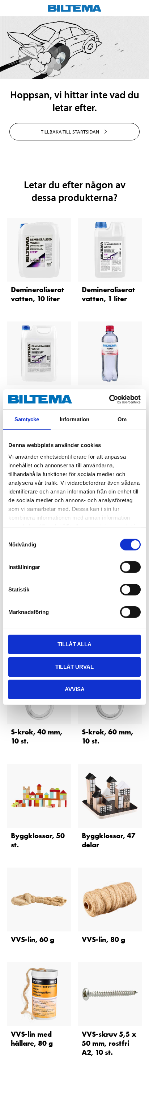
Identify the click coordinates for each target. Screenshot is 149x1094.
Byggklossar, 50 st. (38, 840)
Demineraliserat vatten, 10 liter (37, 294)
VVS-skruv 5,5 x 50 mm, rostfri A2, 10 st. (109, 1043)
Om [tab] (122, 419)
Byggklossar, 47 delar (108, 840)
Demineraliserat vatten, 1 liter (108, 294)
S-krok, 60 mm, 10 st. (107, 736)
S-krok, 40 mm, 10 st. (36, 736)
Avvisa (75, 689)
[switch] (130, 567)
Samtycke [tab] (26, 419)
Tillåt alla (74, 644)
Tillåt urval (74, 667)
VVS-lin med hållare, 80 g (32, 1038)
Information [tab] (74, 419)
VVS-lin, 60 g (32, 939)
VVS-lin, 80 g (103, 939)
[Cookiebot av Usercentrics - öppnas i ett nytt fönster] (109, 399)
